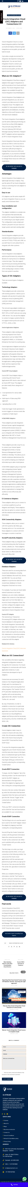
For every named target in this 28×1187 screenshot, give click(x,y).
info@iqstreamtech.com (11, 1168)
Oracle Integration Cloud (14, 15)
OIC (5, 943)
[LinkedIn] (19, 946)
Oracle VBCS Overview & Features (20, 963)
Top (23, 972)
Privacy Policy (7, 1141)
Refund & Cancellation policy (11, 1138)
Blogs (5, 1126)
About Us (6, 1123)
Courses (6, 1120)
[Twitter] (14, 33)
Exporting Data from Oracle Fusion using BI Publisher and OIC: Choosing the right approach (14, 981)
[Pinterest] (14, 946)
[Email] (17, 946)
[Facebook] (10, 33)
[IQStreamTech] (14, 6)
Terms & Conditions (9, 1135)
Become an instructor (9, 1129)
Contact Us (7, 1132)
